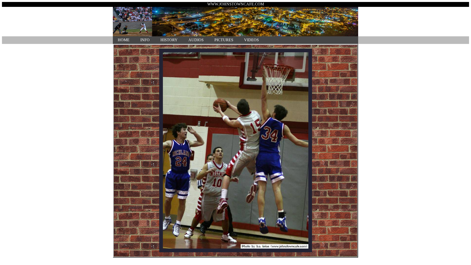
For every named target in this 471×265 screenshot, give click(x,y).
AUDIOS (196, 40)
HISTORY (169, 40)
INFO (145, 40)
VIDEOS (251, 40)
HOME (124, 40)
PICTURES (223, 40)
